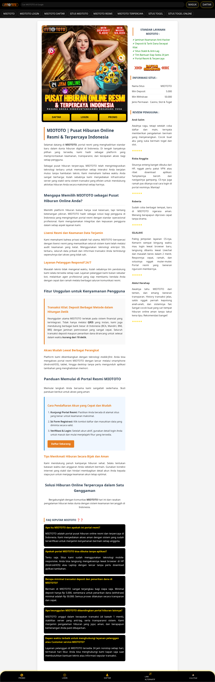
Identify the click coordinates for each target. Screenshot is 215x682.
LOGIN (84, 117)
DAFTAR (207, 4)
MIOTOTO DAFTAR (54, 13)
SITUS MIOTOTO (79, 13)
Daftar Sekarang (60, 443)
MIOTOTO (9, 13)
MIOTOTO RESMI (102, 13)
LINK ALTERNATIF (150, 678)
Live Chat (193, 678)
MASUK (192, 4)
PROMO (112, 117)
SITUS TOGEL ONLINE (180, 13)
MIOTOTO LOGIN (29, 13)
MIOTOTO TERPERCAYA (130, 13)
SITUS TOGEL (155, 13)
